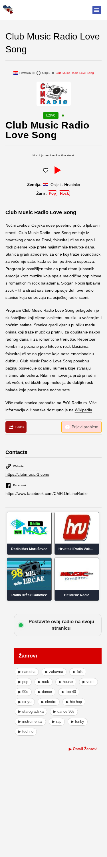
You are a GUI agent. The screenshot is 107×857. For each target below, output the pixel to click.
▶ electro (48, 702)
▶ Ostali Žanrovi (83, 749)
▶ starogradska (31, 711)
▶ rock (43, 682)
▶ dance (45, 692)
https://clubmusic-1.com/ (27, 474)
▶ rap (56, 721)
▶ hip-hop (74, 702)
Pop (52, 193)
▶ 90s (23, 692)
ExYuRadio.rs (74, 402)
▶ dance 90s (63, 711)
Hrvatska (25, 72)
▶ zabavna (54, 672)
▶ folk (78, 672)
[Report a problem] (81, 427)
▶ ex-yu (24, 702)
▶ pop (23, 682)
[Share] (16, 427)
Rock (64, 193)
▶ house (66, 682)
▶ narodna (26, 672)
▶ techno (25, 731)
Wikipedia (83, 410)
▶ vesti (88, 682)
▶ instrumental (30, 721)
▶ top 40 (69, 692)
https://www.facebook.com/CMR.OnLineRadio (46, 493)
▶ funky (77, 721)
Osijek (46, 72)
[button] (96, 10)
